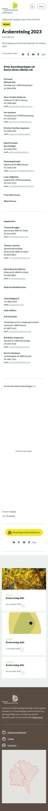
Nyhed (13, 511)
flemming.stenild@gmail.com (21, 170)
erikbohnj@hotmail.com (19, 347)
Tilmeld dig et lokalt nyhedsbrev (25, 532)
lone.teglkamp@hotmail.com (21, 186)
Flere (43, 54)
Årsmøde (11, 516)
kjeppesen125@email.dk (19, 134)
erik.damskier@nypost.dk (19, 331)
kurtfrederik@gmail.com (19, 362)
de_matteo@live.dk (16, 278)
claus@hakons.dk (16, 304)
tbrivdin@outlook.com (18, 236)
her (34, 386)
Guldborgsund (7, 19)
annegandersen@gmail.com (20, 106)
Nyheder (17, 19)
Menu (41, 6)
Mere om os (37, 717)
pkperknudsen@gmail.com (20, 121)
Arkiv (23, 19)
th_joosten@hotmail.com (19, 258)
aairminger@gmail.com (18, 152)
